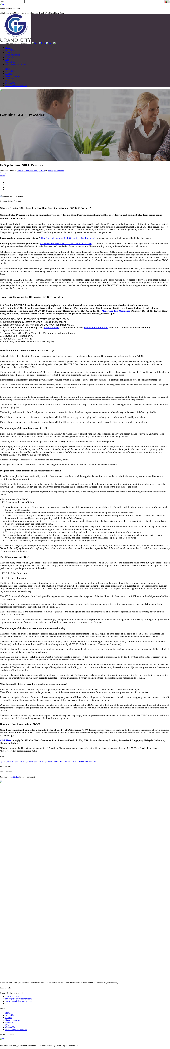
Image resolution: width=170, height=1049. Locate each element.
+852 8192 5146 (12, 996)
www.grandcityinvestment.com (18, 1001)
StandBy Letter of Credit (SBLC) (31, 171)
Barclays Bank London (96, 327)
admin (50, 171)
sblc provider (78, 761)
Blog (7, 1025)
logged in (15, 777)
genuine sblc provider (24, 761)
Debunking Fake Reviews (16, 1029)
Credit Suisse (51, 327)
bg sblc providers (7, 761)
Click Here (5, 740)
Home (7, 1013)
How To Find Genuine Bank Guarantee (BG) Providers (67, 238)
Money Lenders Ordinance (116, 310)
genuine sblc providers (43, 761)
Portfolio (9, 1022)
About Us (9, 1015)
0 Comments (59, 171)
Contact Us (10, 1027)
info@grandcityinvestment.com (18, 999)
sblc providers (91, 761)
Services (8, 1017)
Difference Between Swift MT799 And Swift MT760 (66, 243)
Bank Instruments (12, 1020)
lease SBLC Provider (63, 761)
